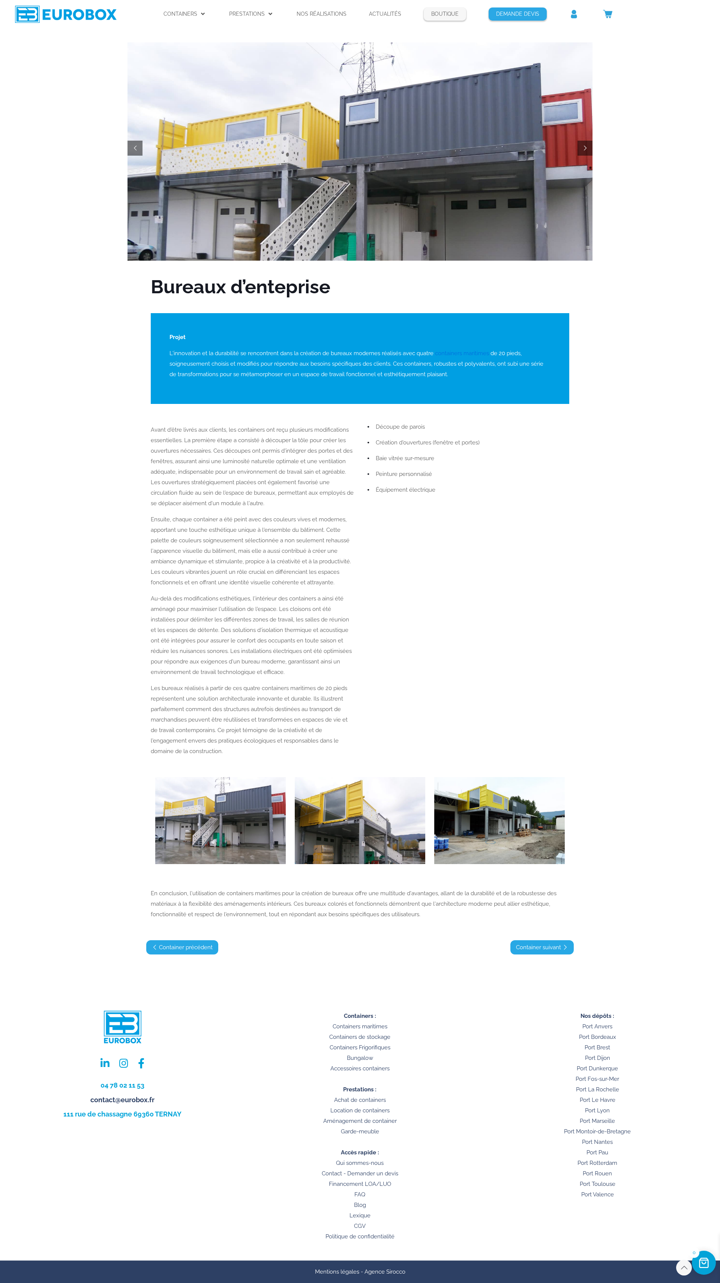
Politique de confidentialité (360, 1236)
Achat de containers (360, 1100)
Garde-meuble (360, 1131)
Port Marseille (597, 1121)
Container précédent (185, 947)
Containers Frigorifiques (360, 1047)
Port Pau (597, 1152)
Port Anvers (597, 1026)
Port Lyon (597, 1110)
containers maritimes (462, 353)
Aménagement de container (360, 1121)
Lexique (360, 1215)
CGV (360, 1226)
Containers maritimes (360, 1026)
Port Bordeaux (597, 1037)
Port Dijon (597, 1058)
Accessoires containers (360, 1068)
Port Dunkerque (597, 1068)
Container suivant (539, 947)
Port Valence (597, 1194)
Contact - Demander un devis (360, 1173)
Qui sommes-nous (360, 1163)
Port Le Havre (597, 1100)
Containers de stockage (359, 1037)
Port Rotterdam (597, 1163)
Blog (360, 1205)
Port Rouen (597, 1173)
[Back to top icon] (684, 1267)
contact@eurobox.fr (122, 1100)
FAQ (359, 1194)
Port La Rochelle (597, 1089)
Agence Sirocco (384, 1271)
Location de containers (360, 1110)
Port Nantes (597, 1142)
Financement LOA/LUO (360, 1184)
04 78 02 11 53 (122, 1085)
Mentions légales (337, 1271)
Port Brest (597, 1047)
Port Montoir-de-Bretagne (597, 1131)
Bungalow (360, 1058)
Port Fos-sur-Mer (597, 1079)
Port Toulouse (597, 1184)
